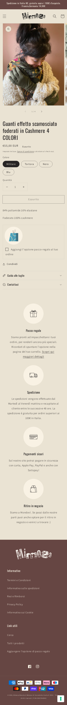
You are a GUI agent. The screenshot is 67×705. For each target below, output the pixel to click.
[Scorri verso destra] (41, 112)
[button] (4, 16)
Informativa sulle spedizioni (23, 588)
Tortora (29, 164)
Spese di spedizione (25, 151)
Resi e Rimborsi (16, 596)
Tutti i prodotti (15, 643)
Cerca (10, 635)
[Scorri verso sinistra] (25, 112)
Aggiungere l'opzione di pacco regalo (28, 651)
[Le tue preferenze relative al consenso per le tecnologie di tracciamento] (60, 698)
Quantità (7, 180)
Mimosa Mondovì (19, 695)
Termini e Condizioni (19, 580)
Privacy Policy (15, 604)
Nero (46, 164)
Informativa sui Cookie (20, 612)
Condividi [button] (12, 264)
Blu (8, 172)
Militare (11, 164)
